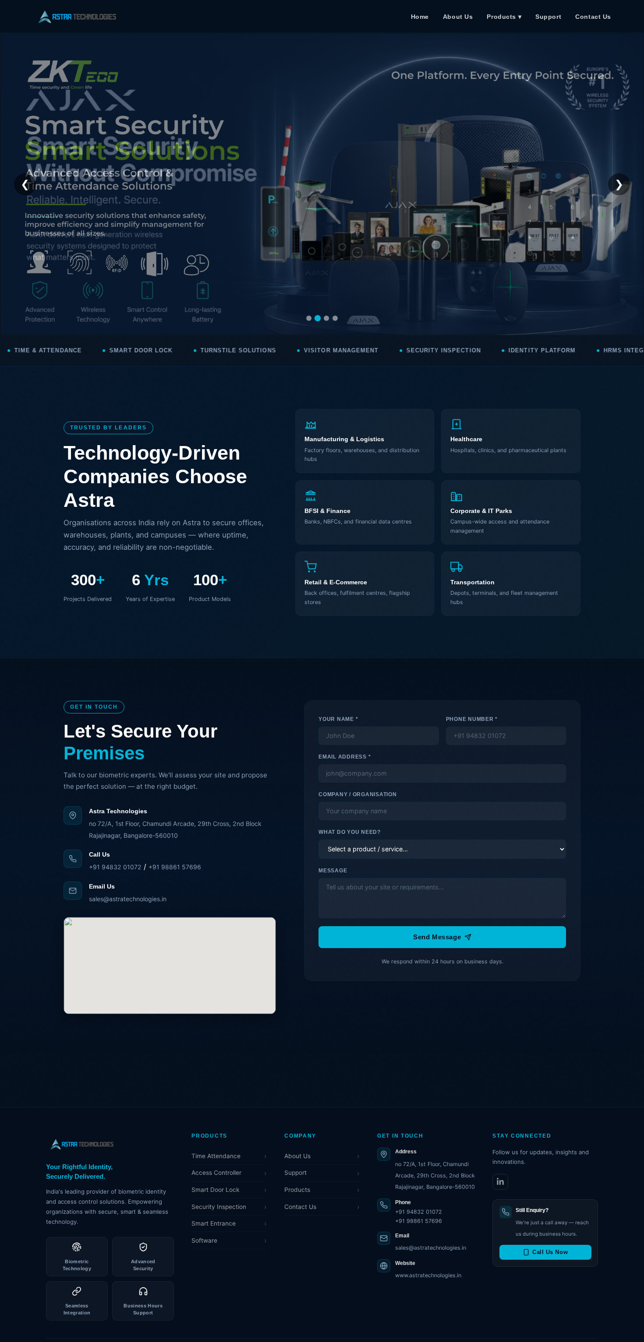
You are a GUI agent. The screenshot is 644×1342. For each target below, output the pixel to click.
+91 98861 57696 (175, 867)
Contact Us (593, 16)
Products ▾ (504, 16)
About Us (458, 16)
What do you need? (349, 832)
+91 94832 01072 (115, 867)
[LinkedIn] (500, 1182)
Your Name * (338, 719)
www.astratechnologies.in (428, 1275)
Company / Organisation (357, 794)
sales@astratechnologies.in (127, 899)
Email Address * (344, 757)
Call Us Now (550, 1252)
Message (332, 871)
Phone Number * (472, 719)
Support (548, 16)
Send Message (437, 937)
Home (420, 16)
